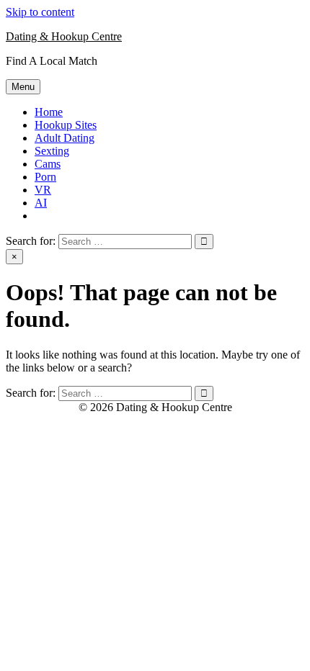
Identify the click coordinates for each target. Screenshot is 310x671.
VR (43, 190)
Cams (48, 164)
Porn (45, 177)
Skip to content (40, 12)
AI (41, 203)
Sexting (52, 151)
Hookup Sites (66, 125)
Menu (23, 86)
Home (49, 112)
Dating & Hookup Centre (64, 36)
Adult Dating (64, 138)
